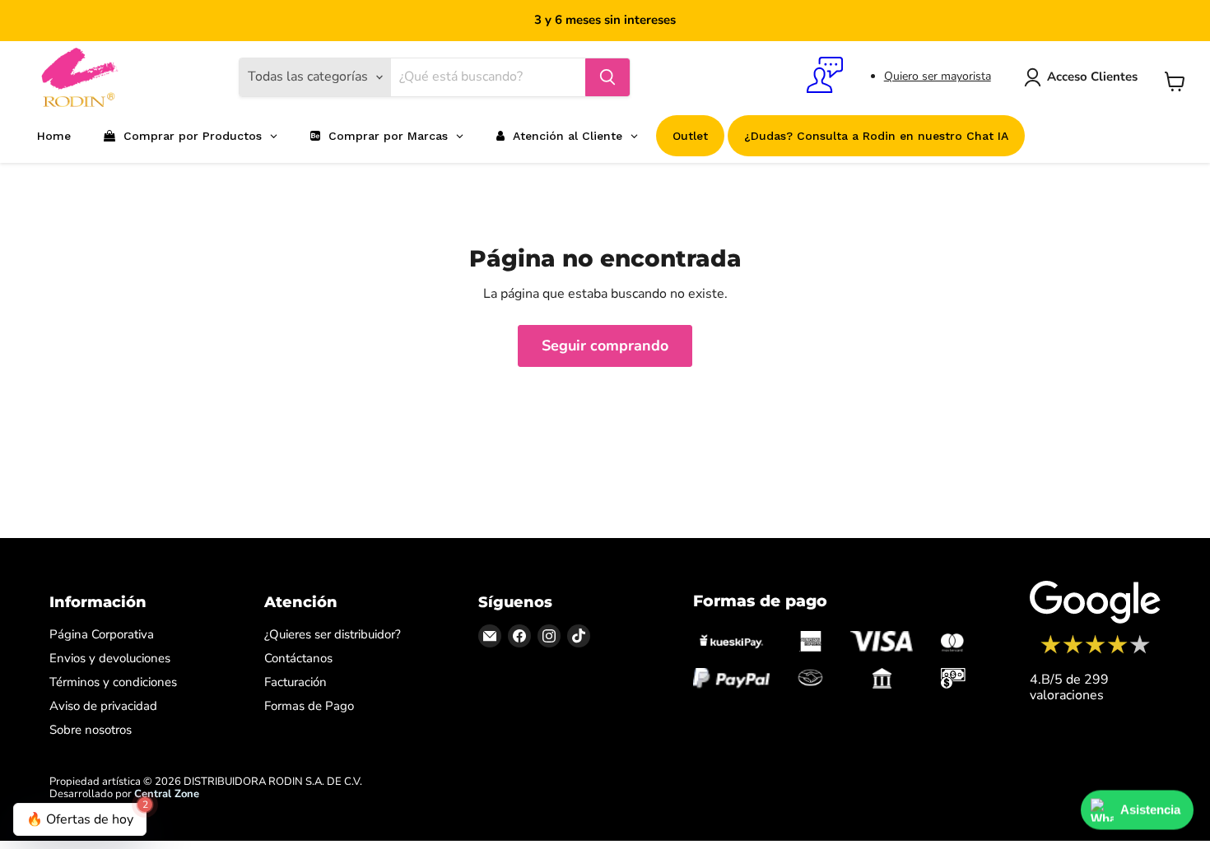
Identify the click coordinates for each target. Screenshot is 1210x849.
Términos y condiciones (113, 682)
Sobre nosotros (90, 729)
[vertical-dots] (1095, 652)
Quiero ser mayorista (937, 76)
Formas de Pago (309, 706)
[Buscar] (607, 77)
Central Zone (166, 793)
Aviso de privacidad (103, 706)
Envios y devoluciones (109, 658)
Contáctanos (298, 658)
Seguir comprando (605, 345)
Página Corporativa (101, 634)
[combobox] (488, 77)
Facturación (295, 682)
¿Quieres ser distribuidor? (332, 634)
